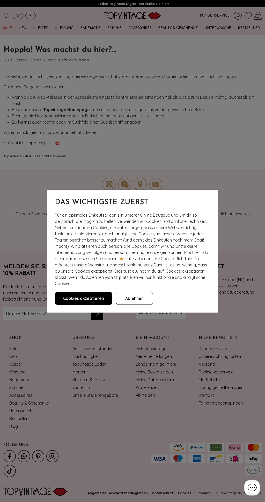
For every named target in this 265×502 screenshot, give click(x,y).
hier (122, 258)
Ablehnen (134, 298)
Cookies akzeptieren (83, 298)
